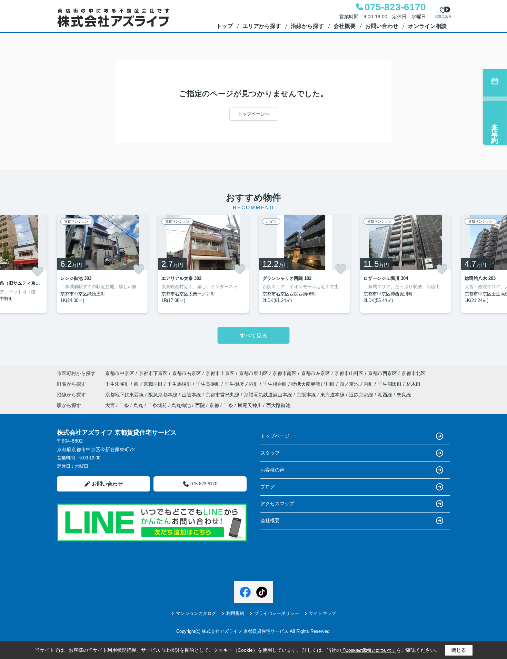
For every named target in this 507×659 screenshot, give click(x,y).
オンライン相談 (427, 26)
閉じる (458, 650)
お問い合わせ (381, 26)
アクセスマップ (277, 503)
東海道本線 (333, 394)
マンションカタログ (196, 613)
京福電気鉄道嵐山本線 (269, 394)
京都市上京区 (220, 373)
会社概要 (345, 26)
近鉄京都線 (362, 394)
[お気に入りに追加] (37, 272)
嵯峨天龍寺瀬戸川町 (313, 384)
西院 (200, 405)
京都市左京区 (315, 373)
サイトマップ (322, 613)
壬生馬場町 (180, 384)
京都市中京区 (119, 373)
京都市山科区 (349, 373)
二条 (124, 405)
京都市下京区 (153, 373)
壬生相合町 (275, 384)
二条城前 (157, 405)
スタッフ (270, 453)
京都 (214, 405)
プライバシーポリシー (276, 613)
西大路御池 (278, 405)
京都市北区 (413, 373)
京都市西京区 (382, 373)
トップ (224, 26)
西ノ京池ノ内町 (357, 384)
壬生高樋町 (208, 384)
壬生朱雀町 (118, 384)
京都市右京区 (186, 373)
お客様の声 (272, 470)
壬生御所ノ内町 (242, 384)
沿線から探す (307, 26)
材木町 (413, 384)
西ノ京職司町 (149, 384)
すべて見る (253, 335)
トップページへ (253, 113)
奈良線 (404, 394)
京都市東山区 (253, 373)
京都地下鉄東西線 (125, 394)
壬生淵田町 (390, 384)
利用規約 (235, 613)
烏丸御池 (181, 405)
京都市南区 (284, 373)
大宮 (110, 405)
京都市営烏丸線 (223, 394)
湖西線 (386, 394)
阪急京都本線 (163, 394)
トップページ (274, 436)
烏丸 (138, 405)
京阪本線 (307, 394)
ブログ (267, 486)
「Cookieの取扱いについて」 (368, 650)
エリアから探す (261, 26)
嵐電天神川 (250, 405)
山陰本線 (192, 394)
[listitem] (102, 264)
